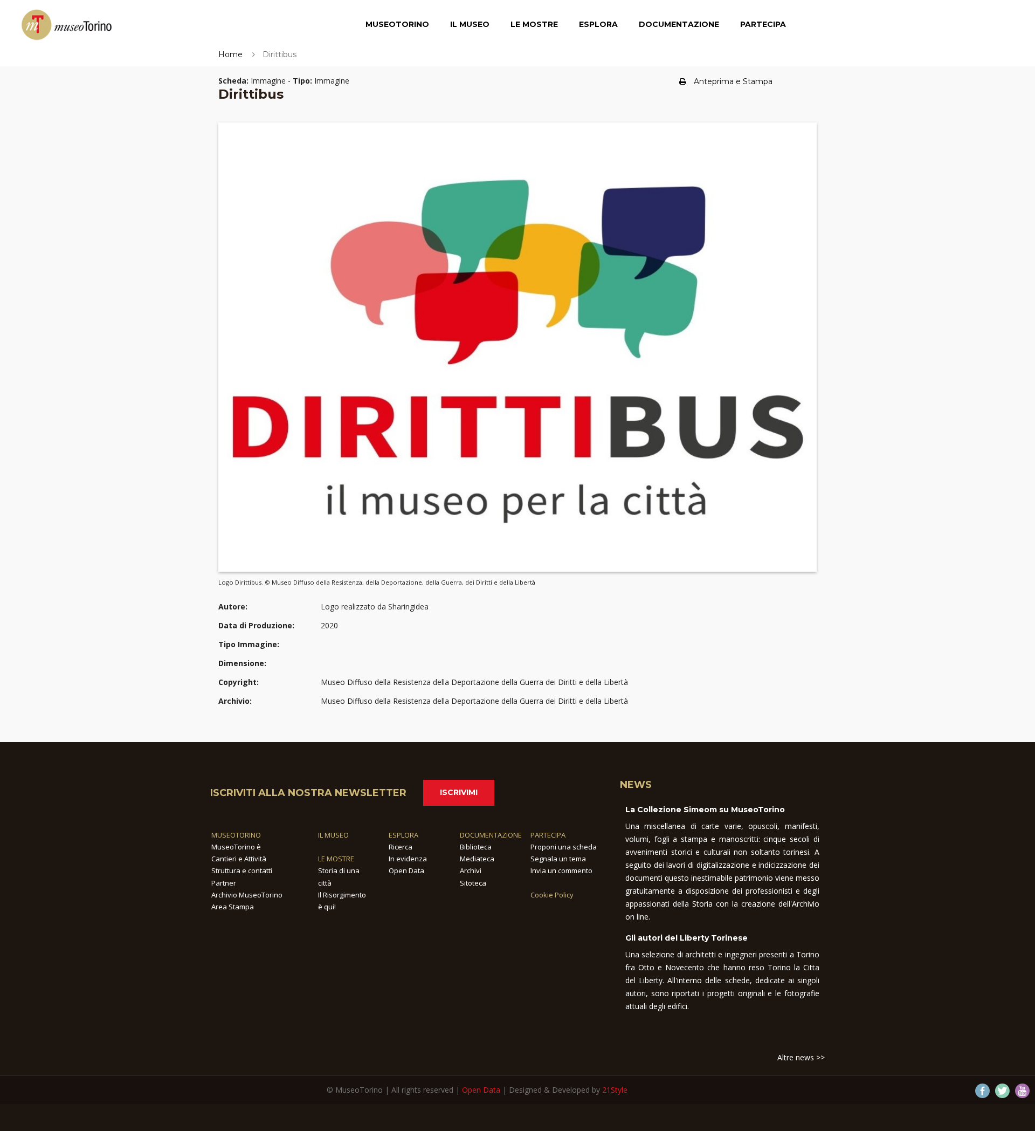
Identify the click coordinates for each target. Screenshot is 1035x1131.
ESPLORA (403, 835)
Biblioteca (476, 847)
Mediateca (477, 858)
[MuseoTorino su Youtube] (1022, 1091)
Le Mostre (534, 24)
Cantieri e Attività (238, 858)
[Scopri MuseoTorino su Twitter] (1002, 1091)
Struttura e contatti (241, 870)
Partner (223, 883)
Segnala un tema (558, 858)
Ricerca (400, 847)
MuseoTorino (397, 24)
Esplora (598, 24)
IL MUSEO (333, 835)
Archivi (470, 870)
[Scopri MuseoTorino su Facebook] (982, 1091)
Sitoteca (473, 883)
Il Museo (469, 24)
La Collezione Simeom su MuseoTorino (705, 809)
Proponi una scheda (563, 847)
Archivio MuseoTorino (246, 895)
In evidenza (408, 858)
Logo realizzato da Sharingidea (375, 606)
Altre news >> (801, 1057)
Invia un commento (561, 870)
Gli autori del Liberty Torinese (686, 938)
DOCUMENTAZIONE (491, 835)
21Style (614, 1090)
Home (230, 54)
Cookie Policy (552, 895)
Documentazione (679, 24)
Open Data (406, 870)
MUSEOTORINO (236, 835)
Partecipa (763, 24)
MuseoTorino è (236, 847)
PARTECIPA (547, 835)
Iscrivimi (459, 792)
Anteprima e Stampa (733, 81)
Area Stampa (232, 906)
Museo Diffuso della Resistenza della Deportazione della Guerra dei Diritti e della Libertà (474, 682)
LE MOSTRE (336, 858)
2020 (329, 625)
